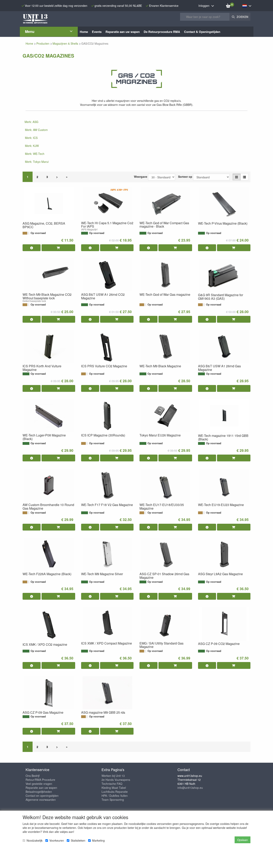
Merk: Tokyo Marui (37, 162)
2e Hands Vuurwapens (116, 780)
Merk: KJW (32, 146)
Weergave (140, 177)
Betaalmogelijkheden (39, 792)
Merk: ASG (31, 122)
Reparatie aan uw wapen (41, 788)
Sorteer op (185, 177)
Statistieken (78, 840)
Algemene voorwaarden (41, 800)
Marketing (98, 840)
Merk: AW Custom (36, 130)
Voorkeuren (56, 840)
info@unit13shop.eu (190, 788)
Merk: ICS (31, 138)
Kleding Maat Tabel (114, 788)
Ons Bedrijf (33, 776)
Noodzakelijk (35, 840)
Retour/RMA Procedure (40, 780)
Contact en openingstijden (42, 796)
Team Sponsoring (113, 800)
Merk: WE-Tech (34, 154)
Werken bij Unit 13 (113, 776)
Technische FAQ (112, 784)
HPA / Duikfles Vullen (115, 796)
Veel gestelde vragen (39, 784)
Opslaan (242, 840)
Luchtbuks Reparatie (115, 792)
